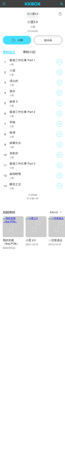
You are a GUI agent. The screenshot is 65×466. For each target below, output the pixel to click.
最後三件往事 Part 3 (22, 163)
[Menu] (4, 4)
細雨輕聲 (15, 174)
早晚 (12, 122)
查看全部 (54, 212)
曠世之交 (15, 184)
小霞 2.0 (31, 240)
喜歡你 (14, 153)
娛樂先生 (15, 143)
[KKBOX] (33, 4)
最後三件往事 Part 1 (22, 60)
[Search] (62, 4)
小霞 (32, 26)
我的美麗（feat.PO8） (11, 241)
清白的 (14, 81)
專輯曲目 (9, 52)
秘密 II (14, 101)
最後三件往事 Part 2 (22, 112)
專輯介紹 (29, 52)
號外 (12, 91)
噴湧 (12, 132)
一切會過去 (55, 240)
